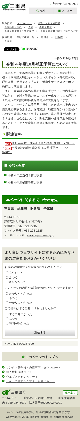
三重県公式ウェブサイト (14, 7)
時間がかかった (19, 323)
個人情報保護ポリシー (20, 372)
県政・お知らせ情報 (49, 23)
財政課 (59, 37)
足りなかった (17, 281)
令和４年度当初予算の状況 (25, 175)
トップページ (24, 23)
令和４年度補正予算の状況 (19, 31)
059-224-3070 (17, 402)
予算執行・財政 (13, 27)
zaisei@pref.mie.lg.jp (40, 235)
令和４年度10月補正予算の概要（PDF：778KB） (43, 143)
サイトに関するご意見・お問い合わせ (30, 381)
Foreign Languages (65, 3)
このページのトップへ (41, 357)
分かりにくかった (20, 302)
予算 (30, 27)
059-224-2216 (27, 225)
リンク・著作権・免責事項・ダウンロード (33, 367)
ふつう (13, 277)
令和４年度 (45, 27)
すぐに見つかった (20, 314)
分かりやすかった (20, 293)
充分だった (16, 272)
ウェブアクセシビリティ (22, 376)
